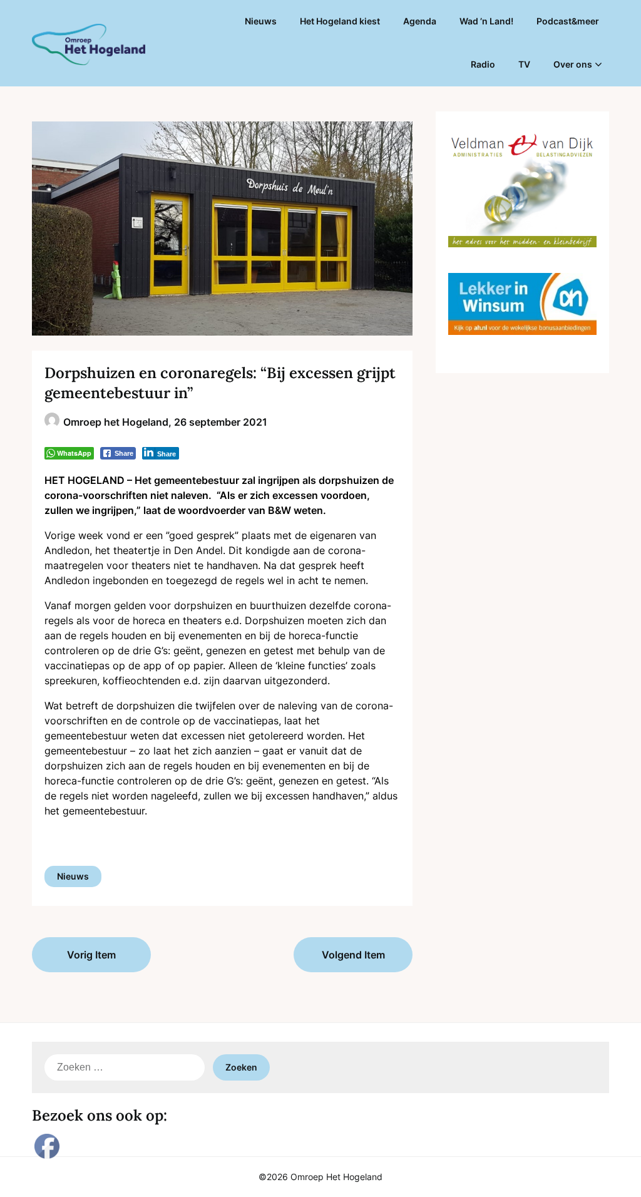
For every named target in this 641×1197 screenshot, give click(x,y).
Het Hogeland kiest (340, 21)
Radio (483, 64)
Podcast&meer (567, 21)
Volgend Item (353, 954)
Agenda (419, 21)
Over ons (572, 64)
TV (524, 64)
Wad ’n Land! (486, 21)
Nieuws (261, 21)
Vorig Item (91, 954)
